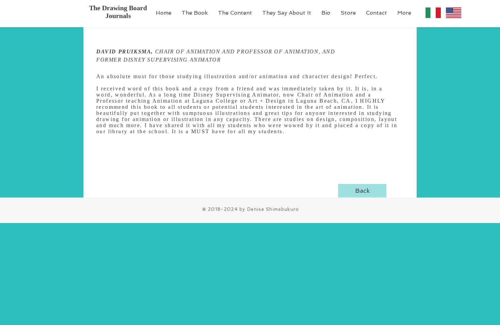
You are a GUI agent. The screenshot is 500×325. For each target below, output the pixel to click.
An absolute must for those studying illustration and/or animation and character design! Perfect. (237, 76)
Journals (118, 15)
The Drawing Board (118, 8)
